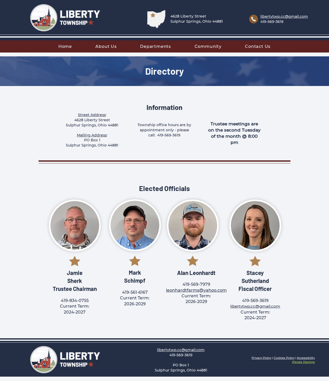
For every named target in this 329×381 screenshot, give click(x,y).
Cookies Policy (284, 358)
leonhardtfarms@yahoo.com (196, 290)
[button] (106, 46)
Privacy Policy (261, 358)
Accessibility (306, 358)
